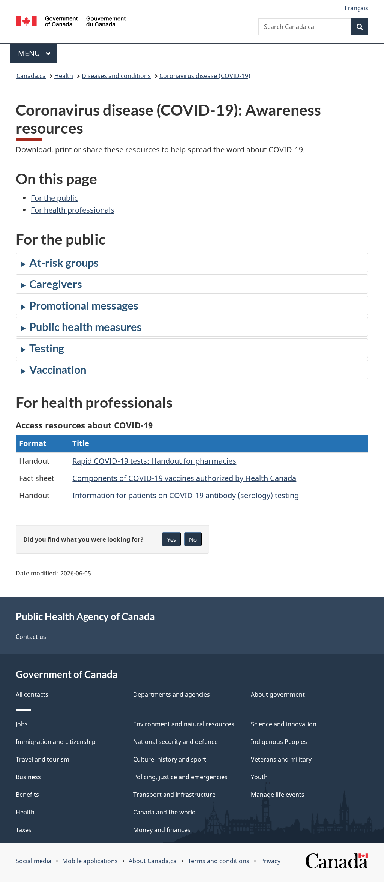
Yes (171, 539)
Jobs (22, 724)
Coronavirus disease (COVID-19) (204, 76)
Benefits (27, 794)
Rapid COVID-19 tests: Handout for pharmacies (154, 461)
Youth (259, 777)
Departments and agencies (171, 694)
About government (278, 694)
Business (28, 777)
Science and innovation (283, 724)
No (193, 539)
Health (63, 76)
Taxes (24, 830)
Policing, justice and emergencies (180, 777)
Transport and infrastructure (174, 794)
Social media (33, 861)
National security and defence (175, 742)
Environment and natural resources (183, 724)
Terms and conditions (218, 861)
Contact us (31, 637)
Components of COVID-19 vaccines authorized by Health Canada (184, 478)
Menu (30, 53)
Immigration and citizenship (56, 742)
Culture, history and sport (169, 759)
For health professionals (72, 210)
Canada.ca (31, 76)
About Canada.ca (153, 861)
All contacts (32, 694)
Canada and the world (164, 812)
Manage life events (277, 794)
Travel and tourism (42, 759)
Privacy (270, 861)
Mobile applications (90, 861)
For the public (54, 198)
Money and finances (161, 830)
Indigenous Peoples (279, 742)
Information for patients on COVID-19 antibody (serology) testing (185, 495)
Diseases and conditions (116, 76)
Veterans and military (281, 759)
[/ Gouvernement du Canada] (71, 22)
